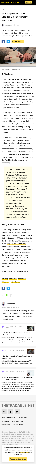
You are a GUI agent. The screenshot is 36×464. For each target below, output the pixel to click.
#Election (13, 279)
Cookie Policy (6, 425)
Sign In (28, 2)
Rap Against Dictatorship (16, 244)
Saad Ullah (8, 25)
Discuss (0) (19, 41)
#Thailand (5, 282)
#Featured (22, 279)
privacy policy (24, 452)
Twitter (9, 307)
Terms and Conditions (8, 418)
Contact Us (5, 421)
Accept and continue (18, 459)
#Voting (5, 279)
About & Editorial (18, 425)
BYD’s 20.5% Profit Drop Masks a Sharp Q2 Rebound (16, 334)
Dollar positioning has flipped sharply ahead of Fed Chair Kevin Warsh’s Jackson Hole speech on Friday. (17, 362)
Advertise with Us (17, 421)
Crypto (4, 9)
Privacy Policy (22, 418)
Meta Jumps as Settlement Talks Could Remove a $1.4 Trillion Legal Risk (18, 378)
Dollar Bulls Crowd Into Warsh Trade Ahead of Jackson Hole (17, 357)
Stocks (7, 327)
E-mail (4, 307)
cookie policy (18, 454)
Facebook (16, 307)
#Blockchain (15, 282)
